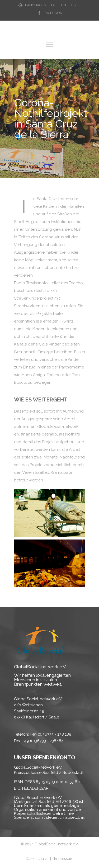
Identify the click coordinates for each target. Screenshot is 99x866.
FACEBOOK (53, 13)
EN (63, 5)
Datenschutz (36, 858)
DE (53, 5)
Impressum (63, 858)
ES (73, 5)
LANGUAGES (35, 5)
